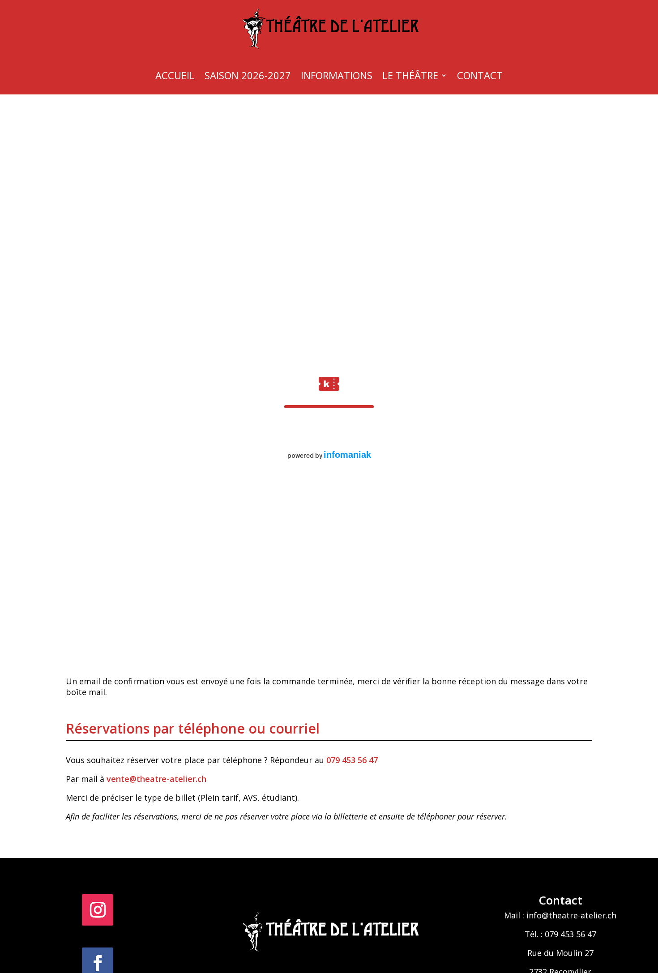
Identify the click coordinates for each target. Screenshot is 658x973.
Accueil (175, 75)
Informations (336, 75)
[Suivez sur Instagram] (97, 910)
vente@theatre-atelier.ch (156, 778)
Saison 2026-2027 (248, 75)
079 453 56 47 (353, 760)
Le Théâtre (410, 75)
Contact (480, 75)
